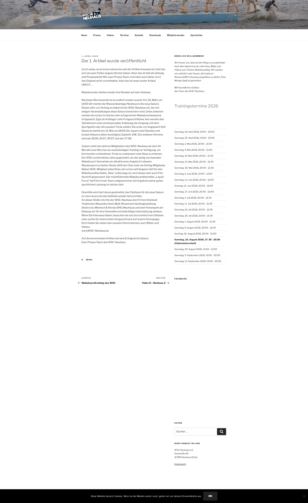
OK (210, 496)
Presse (97, 35)
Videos (110, 35)
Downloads (155, 35)
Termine (124, 35)
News (84, 35)
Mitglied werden (175, 35)
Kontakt (139, 35)
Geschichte (196, 35)
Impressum (180, 464)
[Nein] (304, 496)
